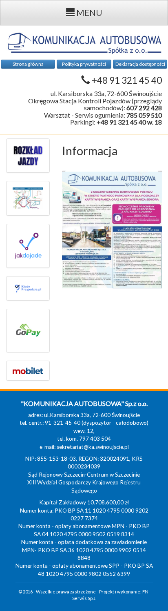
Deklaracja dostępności (140, 64)
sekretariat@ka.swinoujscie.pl (93, 447)
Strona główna (28, 64)
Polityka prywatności (84, 64)
